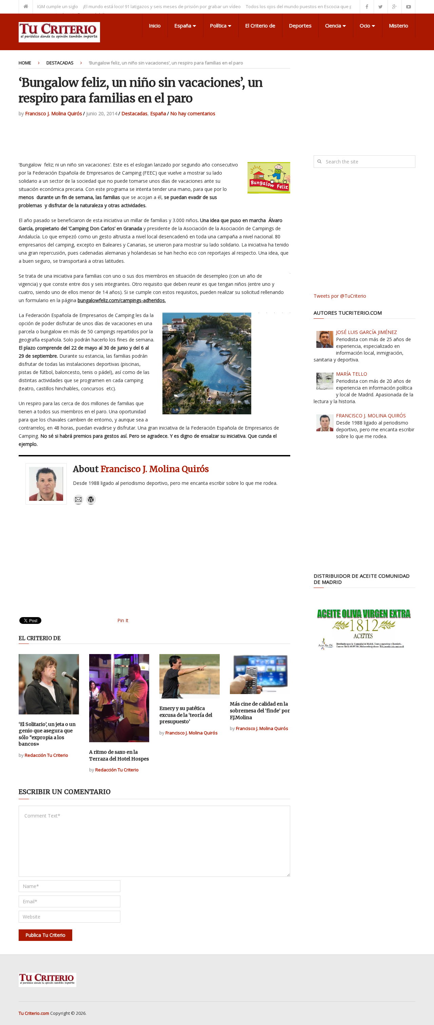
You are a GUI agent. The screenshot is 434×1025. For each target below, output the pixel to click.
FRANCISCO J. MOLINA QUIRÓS (371, 415)
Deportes (300, 25)
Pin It (123, 620)
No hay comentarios (192, 113)
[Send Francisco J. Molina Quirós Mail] (78, 503)
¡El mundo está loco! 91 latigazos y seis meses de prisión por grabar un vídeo (145, 6)
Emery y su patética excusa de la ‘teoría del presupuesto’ (185, 715)
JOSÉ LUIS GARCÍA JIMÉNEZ (366, 332)
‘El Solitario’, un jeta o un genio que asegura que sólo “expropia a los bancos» (47, 734)
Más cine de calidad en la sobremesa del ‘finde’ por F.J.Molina (260, 710)
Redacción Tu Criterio (46, 755)
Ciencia (333, 25)
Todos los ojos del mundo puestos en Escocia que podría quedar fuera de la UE (311, 6)
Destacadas (60, 63)
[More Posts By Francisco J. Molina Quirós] (90, 503)
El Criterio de (260, 25)
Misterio (398, 25)
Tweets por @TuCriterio (340, 296)
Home (25, 63)
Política (218, 25)
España (182, 25)
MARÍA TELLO (351, 374)
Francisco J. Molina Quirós (53, 113)
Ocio (365, 25)
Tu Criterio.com (34, 1013)
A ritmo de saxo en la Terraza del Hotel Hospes (119, 755)
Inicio (155, 25)
